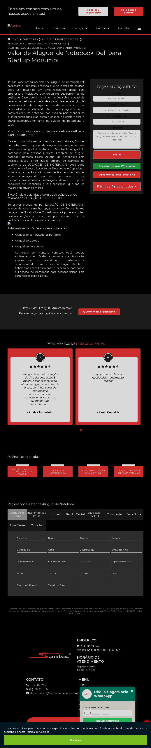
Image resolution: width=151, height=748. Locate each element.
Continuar (75, 740)
